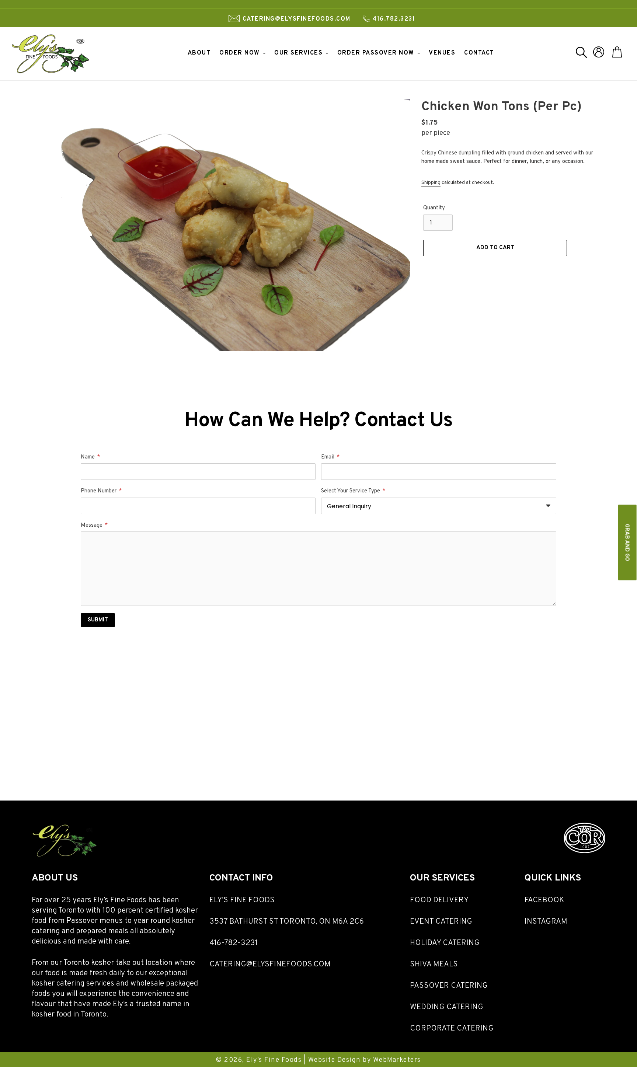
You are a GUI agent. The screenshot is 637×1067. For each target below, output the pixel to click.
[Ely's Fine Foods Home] (65, 856)
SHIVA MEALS (434, 964)
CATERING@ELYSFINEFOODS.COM (270, 964)
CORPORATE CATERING (452, 1028)
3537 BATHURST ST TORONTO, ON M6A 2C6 (286, 922)
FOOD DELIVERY (439, 900)
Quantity (434, 208)
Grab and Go (626, 542)
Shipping (431, 182)
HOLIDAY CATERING (445, 943)
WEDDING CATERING (446, 1007)
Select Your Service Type (353, 491)
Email (330, 457)
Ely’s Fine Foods (274, 1060)
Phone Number (101, 491)
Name (90, 457)
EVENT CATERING (441, 922)
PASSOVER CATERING (449, 986)
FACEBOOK (544, 900)
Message (94, 525)
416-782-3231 (233, 943)
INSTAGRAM (546, 922)
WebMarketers (396, 1060)
